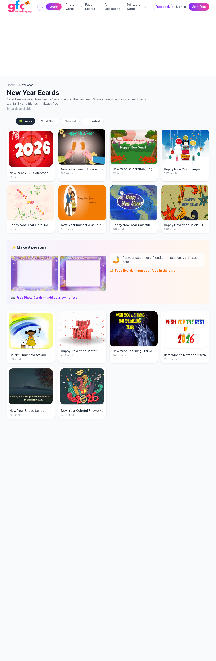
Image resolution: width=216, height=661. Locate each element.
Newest (70, 121)
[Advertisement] (108, 44)
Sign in (181, 6)
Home (11, 85)
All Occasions (112, 7)
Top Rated (92, 121)
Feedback (162, 6)
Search (53, 6)
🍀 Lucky (25, 121)
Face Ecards (90, 7)
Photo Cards (70, 7)
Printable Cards (133, 7)
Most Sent (48, 121)
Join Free (199, 6)
